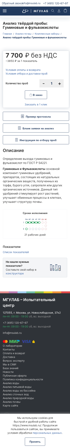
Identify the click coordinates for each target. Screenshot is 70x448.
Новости (8, 371)
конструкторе (15, 273)
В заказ (37, 94)
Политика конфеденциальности (23, 379)
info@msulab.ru (31, 3)
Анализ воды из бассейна (19, 390)
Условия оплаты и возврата (23, 69)
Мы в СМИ (9, 364)
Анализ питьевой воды (17, 386)
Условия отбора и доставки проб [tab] (26, 73)
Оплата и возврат (14, 353)
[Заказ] (65, 11)
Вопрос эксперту (14, 360)
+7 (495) (55, 3)
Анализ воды (11, 383)
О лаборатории (12, 345)
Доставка (9, 356)
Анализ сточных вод (16, 394)
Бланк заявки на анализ (38, 128)
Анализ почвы (12, 401)
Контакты (9, 349)
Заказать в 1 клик (36, 104)
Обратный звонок (12, 3)
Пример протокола (38, 116)
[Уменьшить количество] (43, 83)
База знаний (10, 368)
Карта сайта (10, 405)
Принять (35, 441)
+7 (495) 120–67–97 (15, 322)
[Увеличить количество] (59, 83)
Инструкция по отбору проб (38, 140)
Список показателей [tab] (16, 252)
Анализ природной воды (18, 398)
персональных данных (47, 432)
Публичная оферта (15, 375)
